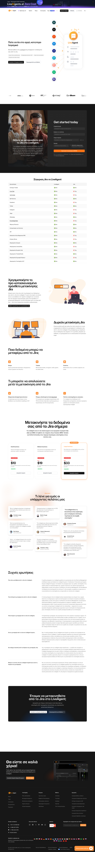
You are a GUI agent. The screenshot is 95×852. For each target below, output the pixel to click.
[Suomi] (55, 839)
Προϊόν (30, 10)
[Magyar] (62, 839)
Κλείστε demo (30, 778)
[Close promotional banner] (93, 2)
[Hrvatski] (60, 839)
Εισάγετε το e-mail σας (59, 132)
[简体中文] (66, 841)
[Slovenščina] (56, 841)
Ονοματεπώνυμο (57, 126)
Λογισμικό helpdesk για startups (79, 815)
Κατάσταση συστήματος (27, 801)
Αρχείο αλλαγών (26, 803)
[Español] (51, 839)
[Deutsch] (44, 839)
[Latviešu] (72, 839)
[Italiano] (65, 839)
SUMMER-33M (14, 6)
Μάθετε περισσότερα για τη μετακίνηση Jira (19, 305)
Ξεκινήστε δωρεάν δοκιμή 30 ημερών (15, 778)
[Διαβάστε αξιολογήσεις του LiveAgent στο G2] (53, 825)
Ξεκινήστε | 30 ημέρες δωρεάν (16, 62)
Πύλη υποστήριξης (26, 795)
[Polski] (79, 839)
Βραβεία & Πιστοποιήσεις (44, 798)
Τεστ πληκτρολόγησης (60, 806)
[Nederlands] (74, 839)
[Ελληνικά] (46, 839)
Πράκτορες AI (23, 10)
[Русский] (86, 839)
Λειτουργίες (11, 801)
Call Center (12, 195)
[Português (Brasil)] (81, 839)
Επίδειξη (72, 10)
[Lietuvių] (69, 839)
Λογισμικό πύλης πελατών (77, 813)
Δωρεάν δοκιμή (64, 10)
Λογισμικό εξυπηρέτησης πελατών (79, 798)
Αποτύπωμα (41, 806)
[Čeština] (39, 839)
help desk (54, 397)
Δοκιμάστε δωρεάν (21, 473)
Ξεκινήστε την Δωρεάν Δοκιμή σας (38, 712)
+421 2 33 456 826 (14, 824)
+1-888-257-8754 (14, 827)
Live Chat (12, 191)
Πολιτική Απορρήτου (59, 155)
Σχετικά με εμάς (42, 795)
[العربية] (34, 839)
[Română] (83, 839)
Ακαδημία (57, 801)
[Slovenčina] (54, 841)
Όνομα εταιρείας (57, 137)
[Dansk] (41, 839)
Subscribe (83, 825)
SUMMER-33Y (26, 6)
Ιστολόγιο (57, 795)
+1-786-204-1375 (14, 830)
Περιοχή (55, 143)
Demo (9, 796)
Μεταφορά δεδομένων (27, 798)
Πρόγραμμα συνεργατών (44, 803)
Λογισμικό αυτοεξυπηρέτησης (78, 803)
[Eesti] (53, 839)
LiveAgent (23, 50)
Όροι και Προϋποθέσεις (41, 847)
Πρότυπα (57, 803)
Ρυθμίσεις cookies (52, 849)
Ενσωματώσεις (11, 804)
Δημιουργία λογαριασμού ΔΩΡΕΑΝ (69, 150)
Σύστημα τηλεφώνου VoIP (77, 801)
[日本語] (67, 839)
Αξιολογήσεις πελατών (44, 801)
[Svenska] (59, 841)
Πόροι (36, 10)
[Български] (37, 839)
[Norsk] (76, 839)
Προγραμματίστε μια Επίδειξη (33, 62)
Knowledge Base (14, 220)
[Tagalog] (61, 841)
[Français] (58, 839)
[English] (48, 839)
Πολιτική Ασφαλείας (52, 847)
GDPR (71, 847)
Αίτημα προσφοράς (26, 806)
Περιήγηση (10, 807)
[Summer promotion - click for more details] (47, 4)
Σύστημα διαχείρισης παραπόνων (79, 810)
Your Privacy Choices (65, 849)
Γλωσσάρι (57, 798)
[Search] (58, 11)
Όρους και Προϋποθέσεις (76, 154)
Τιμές (9, 799)
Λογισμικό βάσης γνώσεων (77, 795)
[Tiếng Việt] (63, 841)
